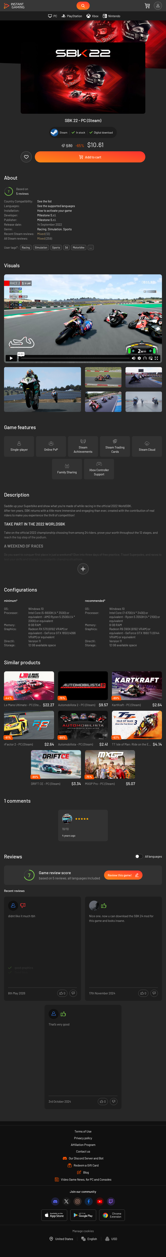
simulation (41, 247)
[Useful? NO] (73, 993)
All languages (153, 856)
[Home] (14, 6)
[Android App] (83, 1215)
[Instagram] (77, 1201)
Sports (67, 229)
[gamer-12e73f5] (54, 1014)
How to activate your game (54, 210)
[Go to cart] (147, 6)
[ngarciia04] (94, 906)
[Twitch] (111, 1201)
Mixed (41, 234)
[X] (66, 1201)
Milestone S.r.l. (46, 215)
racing (26, 247)
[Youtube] (100, 1201)
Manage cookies (83, 1231)
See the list (44, 201)
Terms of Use (83, 1131)
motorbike (78, 247)
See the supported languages (56, 206)
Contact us (83, 1151)
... (90, 247)
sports (56, 247)
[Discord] (55, 1201)
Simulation (55, 229)
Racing (41, 229)
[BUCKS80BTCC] (67, 819)
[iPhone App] (54, 1215)
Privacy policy (83, 1138)
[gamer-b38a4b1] (13, 906)
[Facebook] (89, 1201)
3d (66, 247)
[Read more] (42, 944)
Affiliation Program (83, 1144)
